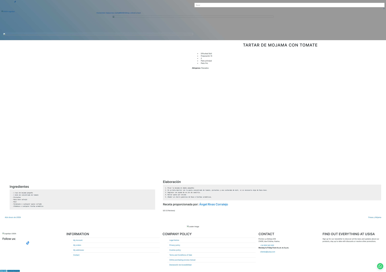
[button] (380, 266)
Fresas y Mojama (374, 217)
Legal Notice (174, 240)
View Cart (3, 271)
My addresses (78, 250)
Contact (76, 255)
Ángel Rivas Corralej (212, 204)
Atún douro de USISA (13, 217)
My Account (77, 240)
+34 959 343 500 (267, 245)
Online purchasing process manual (182, 260)
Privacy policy (174, 245)
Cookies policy (175, 250)
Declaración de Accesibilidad (180, 265)
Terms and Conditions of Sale (180, 255)
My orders (77, 245)
